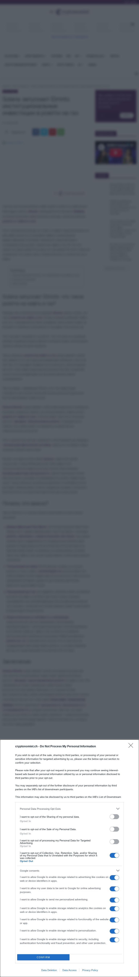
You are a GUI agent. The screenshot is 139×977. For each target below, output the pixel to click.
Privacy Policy (90, 970)
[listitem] (69, 809)
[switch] (114, 816)
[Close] (132, 746)
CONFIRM (43, 957)
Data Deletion (49, 970)
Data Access (69, 970)
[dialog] (69, 858)
